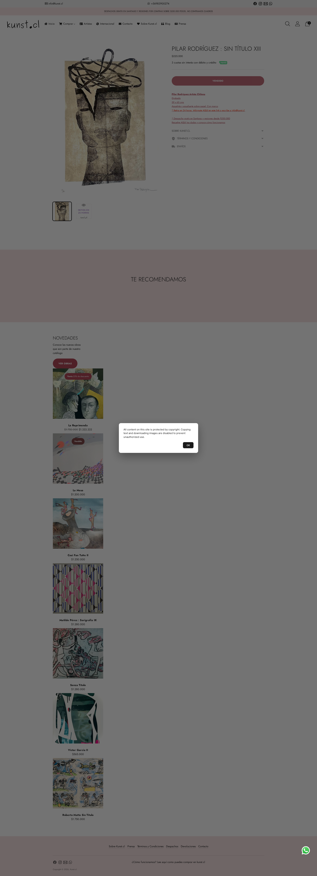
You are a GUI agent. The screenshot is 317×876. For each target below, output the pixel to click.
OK (188, 445)
